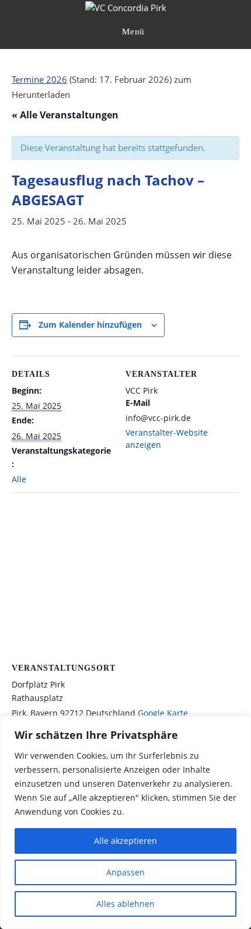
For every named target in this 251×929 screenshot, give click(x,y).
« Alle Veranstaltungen (65, 114)
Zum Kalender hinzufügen (90, 324)
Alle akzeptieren (125, 840)
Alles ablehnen (125, 903)
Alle (19, 479)
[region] (125, 822)
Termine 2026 (39, 79)
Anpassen (125, 872)
